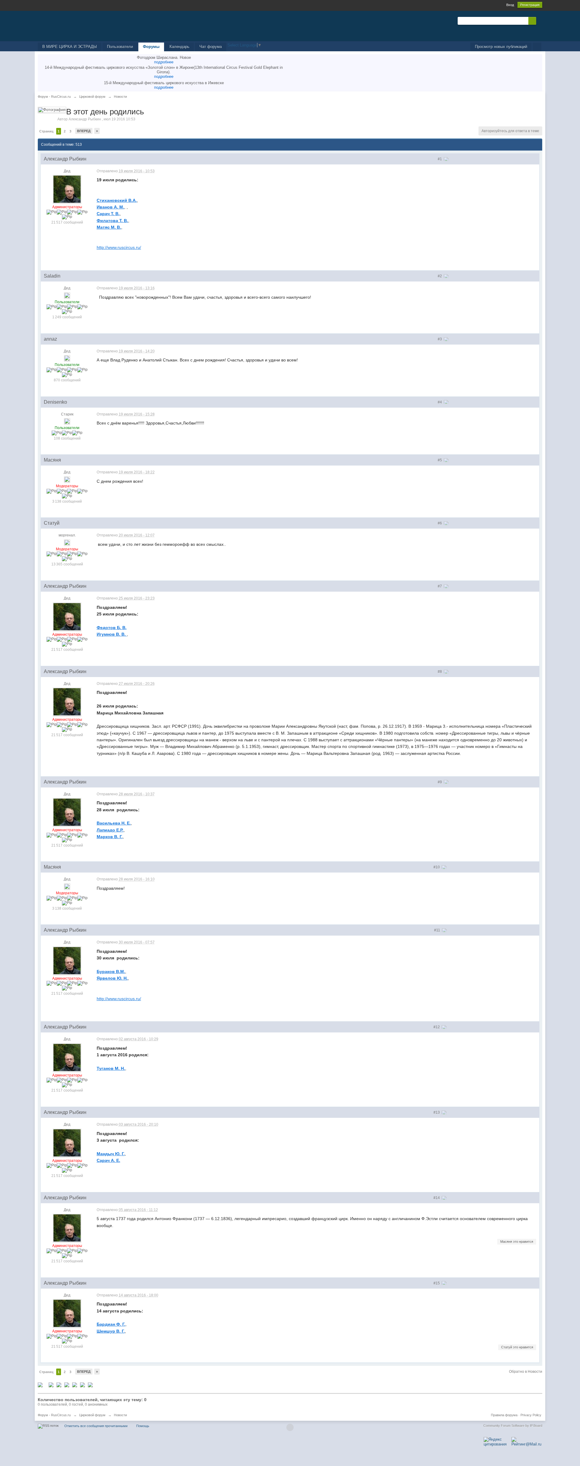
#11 (437, 930)
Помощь (142, 1426)
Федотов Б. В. (112, 627)
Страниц (46, 131)
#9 (440, 782)
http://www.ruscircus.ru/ (119, 247)
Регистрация (530, 5)
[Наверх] (290, 1427)
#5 (440, 460)
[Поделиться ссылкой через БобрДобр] (82, 1384)
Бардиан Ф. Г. (111, 1324)
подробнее (163, 62)
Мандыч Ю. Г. (111, 1153)
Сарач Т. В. (108, 213)
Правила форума (504, 1415)
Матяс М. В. (109, 227)
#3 (440, 339)
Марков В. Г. (110, 836)
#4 (440, 402)
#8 (440, 671)
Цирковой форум (92, 1415)
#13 (437, 1112)
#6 (440, 523)
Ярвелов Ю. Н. (112, 978)
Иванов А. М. (110, 207)
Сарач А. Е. (108, 1160)
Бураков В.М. (111, 971)
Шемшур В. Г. (111, 1331)
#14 (437, 1198)
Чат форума (210, 46)
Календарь (179, 46)
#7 (440, 586)
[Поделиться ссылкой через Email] (90, 1384)
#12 (437, 1027)
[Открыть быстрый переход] (537, 47)
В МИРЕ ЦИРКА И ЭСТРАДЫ (69, 46)
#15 (437, 1283)
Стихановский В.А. (117, 200)
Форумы (151, 46)
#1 (440, 159)
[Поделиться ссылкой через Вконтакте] (66, 1384)
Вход (510, 5)
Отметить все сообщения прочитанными (95, 1426)
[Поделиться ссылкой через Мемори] (74, 1384)
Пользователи (120, 46)
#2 (440, 276)
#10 (437, 867)
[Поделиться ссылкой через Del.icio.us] (58, 1384)
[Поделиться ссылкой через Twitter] (40, 1384)
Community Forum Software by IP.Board (512, 1425)
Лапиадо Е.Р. (110, 830)
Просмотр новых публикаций (501, 46)
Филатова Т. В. (112, 220)
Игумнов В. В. (112, 634)
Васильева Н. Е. (114, 823)
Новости (120, 1415)
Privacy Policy (530, 1415)
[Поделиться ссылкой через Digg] (51, 1384)
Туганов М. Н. (111, 1068)
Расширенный (539, 20)
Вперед (84, 131)
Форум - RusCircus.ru (54, 1415)
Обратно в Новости (525, 1371)
